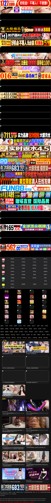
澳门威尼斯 (3, 337)
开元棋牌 (10, 325)
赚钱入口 (29, 337)
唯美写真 (34, 277)
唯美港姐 (34, 265)
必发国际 (16, 331)
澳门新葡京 (21, 331)
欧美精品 (34, 258)
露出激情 (23, 277)
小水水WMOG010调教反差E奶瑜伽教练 (11, 481)
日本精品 (23, 261)
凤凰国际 (6, 328)
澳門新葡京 (31, 331)
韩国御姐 (23, 265)
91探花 (23, 268)
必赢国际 (2, 328)
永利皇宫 (36, 331)
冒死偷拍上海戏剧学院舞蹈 (32, 368)
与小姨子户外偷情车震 (31, 353)
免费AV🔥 (40, 337)
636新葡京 (47, 331)
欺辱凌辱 (12, 268)
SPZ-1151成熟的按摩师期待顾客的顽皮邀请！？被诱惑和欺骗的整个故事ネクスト (13, 431)
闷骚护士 (45, 274)
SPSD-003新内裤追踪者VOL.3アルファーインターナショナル (13, 414)
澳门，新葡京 (33, 334)
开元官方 (18, 334)
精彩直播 (21, 328)
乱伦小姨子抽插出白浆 (7, 396)
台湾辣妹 (12, 265)
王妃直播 (39, 328)
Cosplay (34, 261)
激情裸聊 (2, 334)
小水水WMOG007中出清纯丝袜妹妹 (34, 481)
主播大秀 (35, 328)
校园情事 (23, 284)
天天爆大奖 (23, 334)
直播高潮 (17, 328)
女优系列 (23, 271)
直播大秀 (48, 334)
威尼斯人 (2, 325)
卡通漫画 (12, 277)
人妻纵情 (34, 284)
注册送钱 (28, 325)
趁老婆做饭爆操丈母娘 (7, 353)
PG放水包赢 (12, 328)
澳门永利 (20, 325)
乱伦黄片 (44, 328)
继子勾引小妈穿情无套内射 (8, 368)
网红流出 (34, 268)
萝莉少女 (45, 258)
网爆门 (45, 277)
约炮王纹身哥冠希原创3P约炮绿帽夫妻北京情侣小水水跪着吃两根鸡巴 (13, 465)
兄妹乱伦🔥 (19, 337)
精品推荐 (12, 258)
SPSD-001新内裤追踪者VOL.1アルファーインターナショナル (37, 431)
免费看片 (39, 334)
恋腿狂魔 (45, 271)
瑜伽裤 (34, 274)
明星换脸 (23, 274)
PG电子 (24, 325)
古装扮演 (12, 271)
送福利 (38, 325)
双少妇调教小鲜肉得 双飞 (32, 382)
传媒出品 (12, 280)
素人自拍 (45, 261)
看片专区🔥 (25, 337)
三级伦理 (12, 261)
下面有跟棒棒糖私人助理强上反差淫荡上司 (35, 447)
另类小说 (12, 287)
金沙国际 (28, 334)
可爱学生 (34, 271)
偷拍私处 (2, 331)
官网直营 (15, 325)
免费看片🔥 (41, 331)
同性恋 (45, 280)
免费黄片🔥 (7, 334)
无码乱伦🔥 (13, 334)
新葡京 (42, 325)
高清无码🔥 (35, 337)
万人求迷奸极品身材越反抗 (8, 382)
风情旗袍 (12, 274)
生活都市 (12, 284)
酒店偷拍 (30, 328)
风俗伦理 (45, 284)
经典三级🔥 (8, 337)
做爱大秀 (43, 334)
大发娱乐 (26, 331)
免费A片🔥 (14, 337)
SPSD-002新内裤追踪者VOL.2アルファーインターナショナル (37, 414)
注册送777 (34, 325)
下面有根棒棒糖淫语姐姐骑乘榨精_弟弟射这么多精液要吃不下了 (37, 465)
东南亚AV (45, 265)
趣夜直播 (6, 331)
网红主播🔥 (45, 337)
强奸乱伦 (23, 258)
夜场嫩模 (11, 331)
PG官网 (6, 325)
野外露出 (45, 268)
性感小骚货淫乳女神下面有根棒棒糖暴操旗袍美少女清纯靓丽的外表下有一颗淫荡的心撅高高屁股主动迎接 (13, 449)
